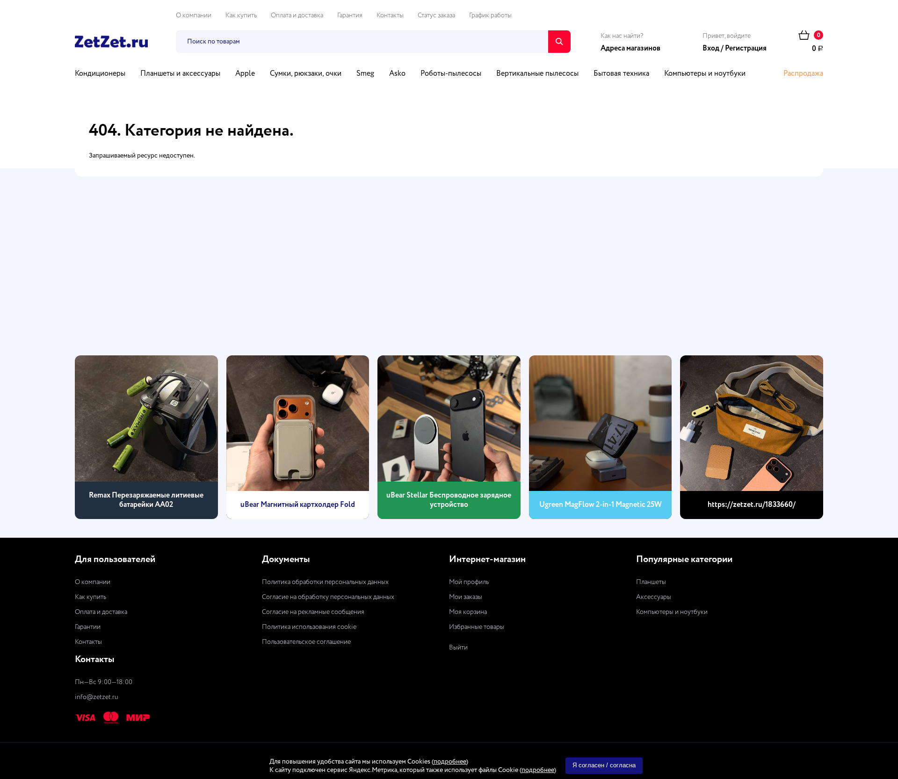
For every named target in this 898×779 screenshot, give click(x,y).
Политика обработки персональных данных (325, 582)
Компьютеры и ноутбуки (705, 74)
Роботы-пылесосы (450, 74)
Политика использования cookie (309, 627)
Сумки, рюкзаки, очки (305, 74)
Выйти (458, 647)
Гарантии (88, 627)
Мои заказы (465, 597)
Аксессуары (653, 597)
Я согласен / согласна (604, 765)
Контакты (390, 15)
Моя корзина (468, 612)
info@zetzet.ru (96, 697)
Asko (397, 74)
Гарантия (349, 15)
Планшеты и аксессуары (180, 74)
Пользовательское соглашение (306, 642)
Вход (710, 48)
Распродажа (803, 74)
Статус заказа (436, 15)
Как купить (241, 15)
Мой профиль (469, 582)
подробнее (450, 761)
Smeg (365, 74)
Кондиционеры (100, 74)
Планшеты (651, 582)
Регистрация (746, 48)
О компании (193, 15)
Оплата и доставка (297, 15)
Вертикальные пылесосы (537, 74)
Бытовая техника (621, 74)
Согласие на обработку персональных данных (328, 597)
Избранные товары (476, 627)
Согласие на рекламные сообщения (313, 612)
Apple (245, 74)
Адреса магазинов (630, 48)
